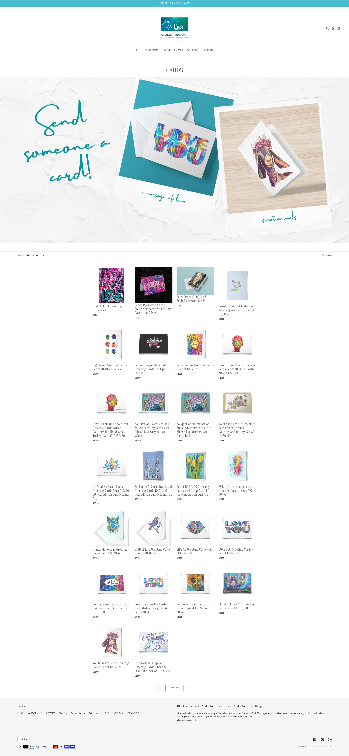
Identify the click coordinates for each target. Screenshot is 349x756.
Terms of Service (78, 713)
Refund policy (95, 713)
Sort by (20, 255)
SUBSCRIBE (50, 713)
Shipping (63, 713)
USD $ (22, 739)
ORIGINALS (118, 713)
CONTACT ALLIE (35, 713)
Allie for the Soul (311, 747)
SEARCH (20, 713)
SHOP (107, 713)
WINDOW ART (133, 713)
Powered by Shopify (324, 747)
